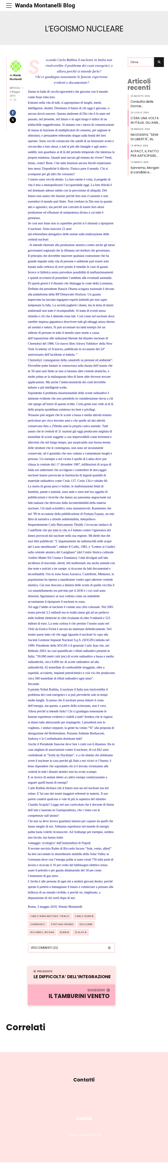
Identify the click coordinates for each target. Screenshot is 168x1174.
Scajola (81, 932)
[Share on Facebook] (15, 113)
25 (15, 99)
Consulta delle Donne (142, 103)
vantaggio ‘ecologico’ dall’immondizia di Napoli (59, 843)
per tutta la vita (57, 530)
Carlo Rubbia (84, 916)
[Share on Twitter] (15, 120)
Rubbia (64, 932)
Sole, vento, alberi (98, 848)
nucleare (86, 924)
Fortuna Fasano (94, 514)
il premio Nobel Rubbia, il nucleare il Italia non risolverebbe (66, 689)
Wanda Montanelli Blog (45, 5)
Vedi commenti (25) (44, 947)
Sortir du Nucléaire (60, 755)
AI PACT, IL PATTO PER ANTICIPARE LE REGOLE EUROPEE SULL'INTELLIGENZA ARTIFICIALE (145, 153)
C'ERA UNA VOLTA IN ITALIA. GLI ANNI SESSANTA (145, 120)
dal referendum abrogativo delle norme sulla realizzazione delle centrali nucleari (68, 236)
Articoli (15, 88)
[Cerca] (159, 62)
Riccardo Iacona (42, 932)
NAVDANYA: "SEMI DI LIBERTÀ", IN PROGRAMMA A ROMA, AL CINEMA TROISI (145, 137)
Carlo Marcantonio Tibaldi (66, 524)
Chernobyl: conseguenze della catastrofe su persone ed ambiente (69, 360)
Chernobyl (37, 924)
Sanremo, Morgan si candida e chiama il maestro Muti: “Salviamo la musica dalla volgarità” (145, 170)
